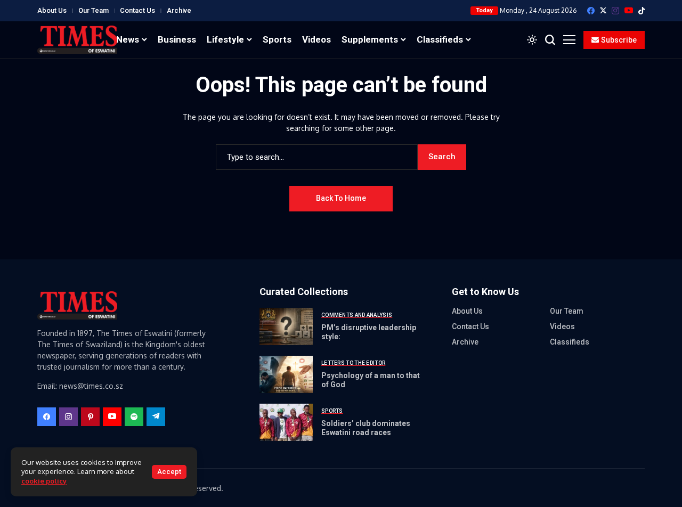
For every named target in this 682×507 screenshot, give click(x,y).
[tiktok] (641, 10)
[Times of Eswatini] (77, 40)
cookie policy (44, 481)
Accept (169, 472)
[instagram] (615, 10)
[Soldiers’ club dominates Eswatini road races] (286, 422)
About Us (52, 10)
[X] (603, 10)
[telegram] (156, 416)
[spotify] (134, 416)
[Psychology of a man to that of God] (286, 374)
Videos (562, 326)
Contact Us (137, 10)
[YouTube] (628, 10)
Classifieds (569, 342)
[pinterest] (90, 416)
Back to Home (341, 198)
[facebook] (591, 10)
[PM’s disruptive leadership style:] (286, 326)
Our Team (93, 10)
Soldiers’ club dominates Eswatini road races (365, 428)
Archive (179, 10)
